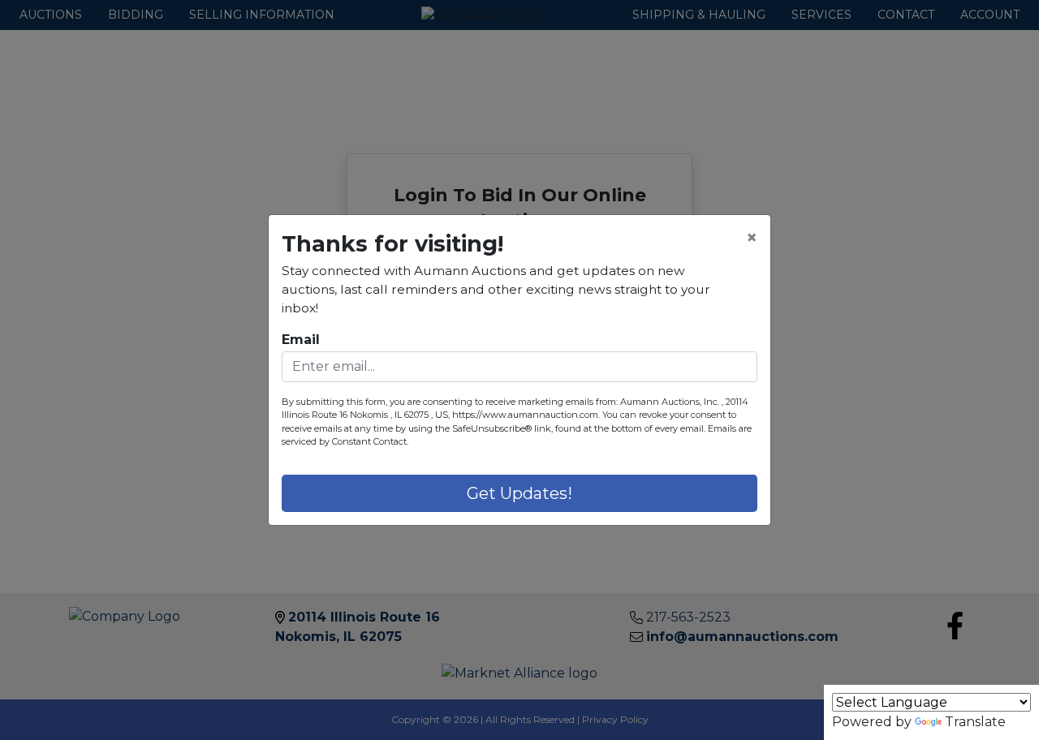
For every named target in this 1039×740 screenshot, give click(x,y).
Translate (975, 721)
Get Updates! (519, 493)
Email (301, 339)
